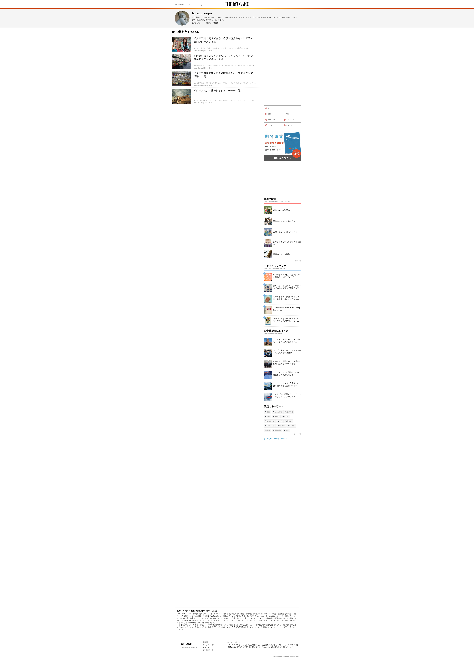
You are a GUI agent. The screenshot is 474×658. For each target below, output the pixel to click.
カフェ (286, 416)
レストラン (270, 421)
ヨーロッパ (272, 119)
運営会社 (206, 642)
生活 (280, 421)
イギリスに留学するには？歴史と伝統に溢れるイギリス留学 (287, 362)
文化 (268, 416)
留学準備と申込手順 (281, 210)
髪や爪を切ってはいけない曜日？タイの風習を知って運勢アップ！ (287, 287)
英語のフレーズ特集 (281, 254)
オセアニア (290, 119)
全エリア (271, 108)
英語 (268, 412)
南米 (287, 114)
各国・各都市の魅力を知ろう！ (286, 232)
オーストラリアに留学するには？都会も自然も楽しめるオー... (287, 373)
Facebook (206, 647)
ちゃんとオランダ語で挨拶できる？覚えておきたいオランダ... (286, 298)
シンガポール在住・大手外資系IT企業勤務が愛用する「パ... (287, 276)
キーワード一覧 (296, 434)
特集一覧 (298, 261)
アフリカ (289, 125)
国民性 (277, 416)
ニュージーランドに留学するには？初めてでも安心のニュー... (286, 384)
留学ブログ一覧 (208, 650)
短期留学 (282, 426)
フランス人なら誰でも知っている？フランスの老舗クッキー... (286, 319)
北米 (269, 114)
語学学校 (290, 412)
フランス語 (270, 426)
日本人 (289, 421)
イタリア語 (278, 412)
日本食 (292, 426)
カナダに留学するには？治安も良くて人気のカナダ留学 (287, 351)
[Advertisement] (282, 67)
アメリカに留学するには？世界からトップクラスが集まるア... (287, 340)
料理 (287, 430)
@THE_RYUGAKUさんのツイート (276, 439)
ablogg (192, 647)
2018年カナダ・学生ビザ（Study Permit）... (286, 308)
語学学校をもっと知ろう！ (284, 221)
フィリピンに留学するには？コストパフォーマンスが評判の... (287, 395)
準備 (268, 430)
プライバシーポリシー (210, 645)
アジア (270, 125)
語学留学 (278, 430)
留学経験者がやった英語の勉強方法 (287, 243)
